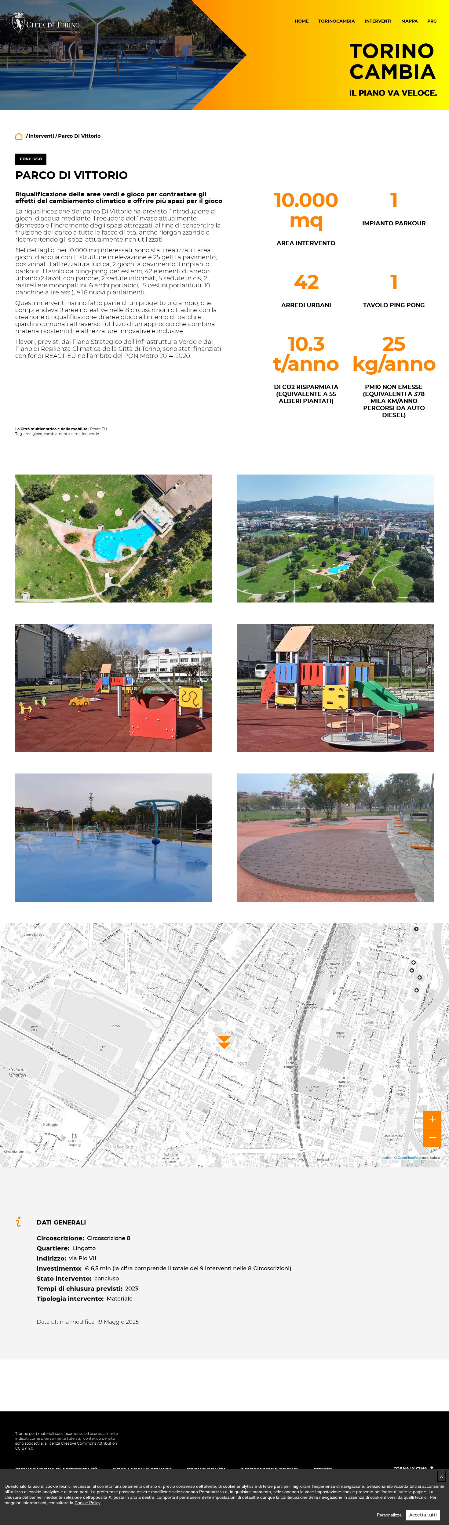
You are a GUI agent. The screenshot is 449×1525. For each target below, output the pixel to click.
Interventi (378, 21)
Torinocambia (336, 21)
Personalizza (389, 1514)
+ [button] (432, 1119)
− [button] (432, 1138)
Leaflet (386, 1157)
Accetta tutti (423, 1515)
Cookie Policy (87, 1502)
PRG (432, 21)
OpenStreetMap (409, 1157)
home (18, 136)
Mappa (409, 21)
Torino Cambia (393, 69)
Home (301, 21)
